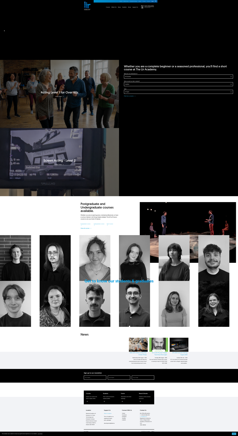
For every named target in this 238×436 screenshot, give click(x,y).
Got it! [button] (234, 433)
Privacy (153, 431)
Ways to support (108, 413)
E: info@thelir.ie (143, 416)
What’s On (113, 7)
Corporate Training (133, 1)
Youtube (124, 418)
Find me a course (129, 96)
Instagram (124, 416)
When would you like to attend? (132, 81)
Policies (148, 1)
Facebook (124, 415)
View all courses (85, 228)
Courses (108, 7)
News (119, 7)
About (129, 7)
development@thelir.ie (109, 423)
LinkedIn (124, 420)
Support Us (135, 7)
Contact (144, 1)
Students (124, 7)
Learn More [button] (40, 433)
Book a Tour (126, 1)
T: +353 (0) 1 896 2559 (145, 415)
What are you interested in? (130, 73)
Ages (125, 89)
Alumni (121, 1)
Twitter (123, 413)
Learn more (58, 96)
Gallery (140, 1)
